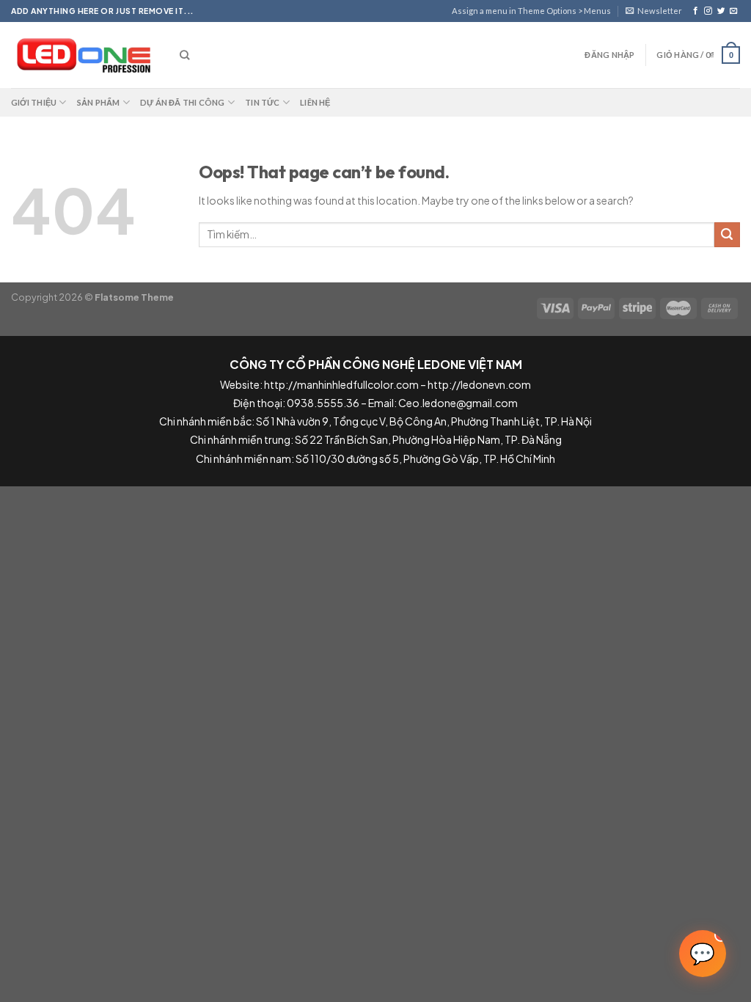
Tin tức (262, 102)
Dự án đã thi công (182, 102)
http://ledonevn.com (479, 384)
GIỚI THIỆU (33, 102)
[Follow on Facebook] (696, 11)
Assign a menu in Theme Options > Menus (531, 10)
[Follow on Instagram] (708, 11)
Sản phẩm (98, 102)
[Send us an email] (734, 11)
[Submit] (727, 235)
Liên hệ (315, 102)
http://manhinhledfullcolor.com (341, 384)
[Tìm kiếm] (184, 55)
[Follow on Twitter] (721, 11)
